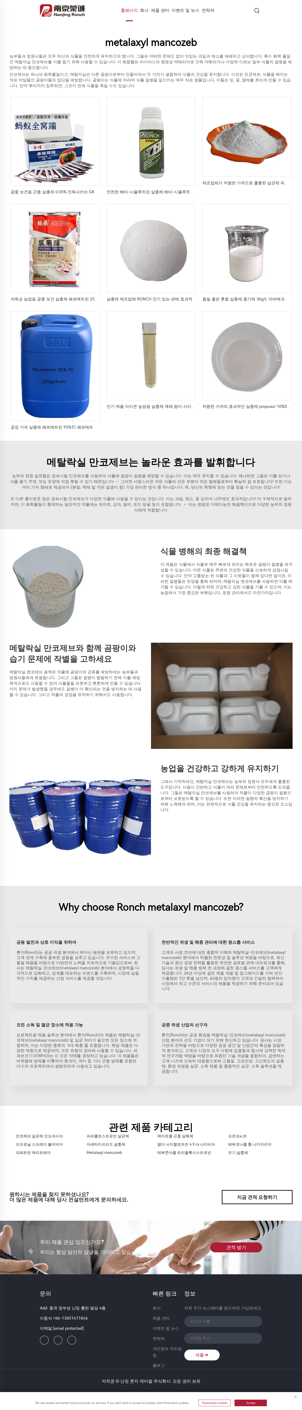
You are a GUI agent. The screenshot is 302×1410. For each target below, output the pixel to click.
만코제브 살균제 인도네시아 (39, 1136)
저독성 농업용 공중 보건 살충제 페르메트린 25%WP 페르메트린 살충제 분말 (79, 299)
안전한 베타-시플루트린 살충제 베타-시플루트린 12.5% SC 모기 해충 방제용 (175, 192)
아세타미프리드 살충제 (106, 1144)
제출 (199, 1355)
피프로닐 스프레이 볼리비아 (39, 1144)
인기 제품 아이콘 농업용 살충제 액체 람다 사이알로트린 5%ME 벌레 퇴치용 (174, 406)
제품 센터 (160, 10)
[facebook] (58, 1340)
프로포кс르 (237, 1136)
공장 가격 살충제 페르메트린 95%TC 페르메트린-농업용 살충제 (67, 427)
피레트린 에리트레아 (33, 1152)
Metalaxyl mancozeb (104, 1152)
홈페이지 (129, 10)
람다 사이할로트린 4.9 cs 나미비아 (186, 1144)
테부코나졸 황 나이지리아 (250, 1144)
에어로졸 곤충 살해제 (175, 1136)
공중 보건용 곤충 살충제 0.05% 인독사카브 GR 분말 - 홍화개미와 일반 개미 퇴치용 (85, 192)
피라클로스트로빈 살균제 (108, 1136)
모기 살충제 (238, 1152)
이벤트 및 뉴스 (185, 10)
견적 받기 (236, 1247)
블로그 (159, 1365)
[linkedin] (44, 1340)
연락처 (208, 10)
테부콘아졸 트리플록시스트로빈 (184, 1152)
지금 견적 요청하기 (257, 1197)
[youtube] (71, 1340)
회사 (144, 10)
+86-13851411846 (70, 1318)
